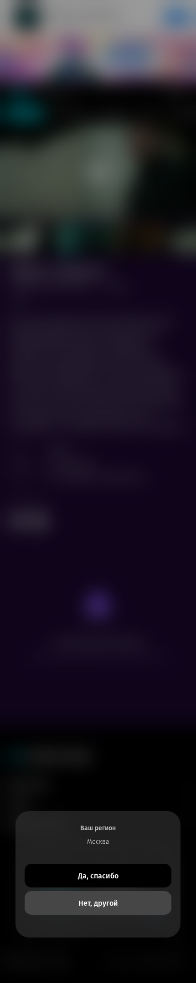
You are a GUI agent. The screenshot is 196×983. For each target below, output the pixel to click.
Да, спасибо (98, 876)
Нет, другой (98, 903)
